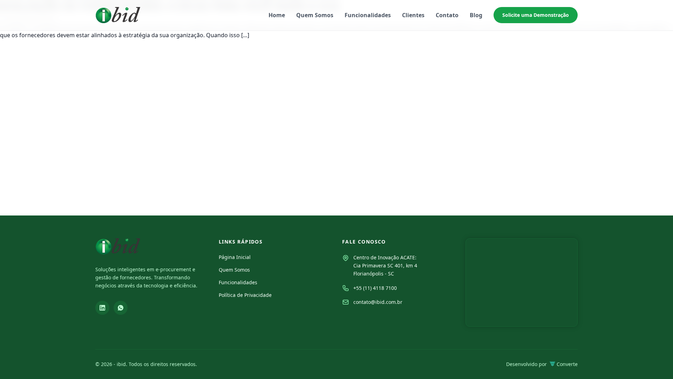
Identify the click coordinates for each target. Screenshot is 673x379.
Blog (476, 15)
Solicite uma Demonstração (535, 15)
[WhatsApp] (121, 308)
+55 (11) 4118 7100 (375, 288)
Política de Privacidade (245, 295)
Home (276, 15)
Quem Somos (314, 15)
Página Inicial (235, 257)
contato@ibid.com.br (377, 302)
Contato (447, 15)
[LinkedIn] (102, 308)
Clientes (413, 15)
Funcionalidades (368, 15)
